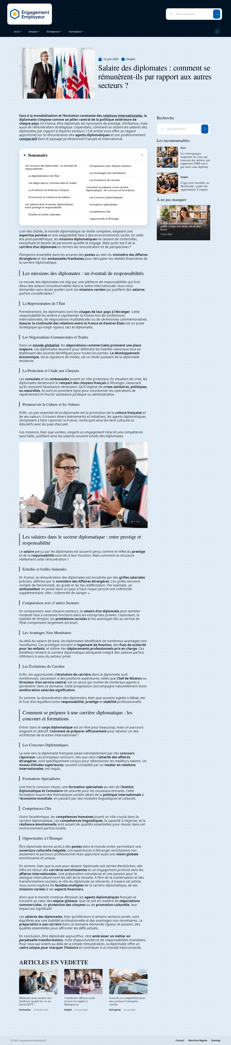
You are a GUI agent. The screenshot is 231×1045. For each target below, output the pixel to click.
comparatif (28, 139)
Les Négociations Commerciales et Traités (52, 183)
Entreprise (115, 1009)
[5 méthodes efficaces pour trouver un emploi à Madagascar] (83, 981)
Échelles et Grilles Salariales (44, 214)
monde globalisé (46, 345)
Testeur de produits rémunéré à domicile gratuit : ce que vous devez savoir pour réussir (181, 226)
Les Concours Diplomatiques (106, 197)
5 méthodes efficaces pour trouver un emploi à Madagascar (79, 1001)
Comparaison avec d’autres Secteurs (110, 165)
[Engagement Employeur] (29, 14)
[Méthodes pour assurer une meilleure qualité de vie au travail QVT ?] (38, 981)
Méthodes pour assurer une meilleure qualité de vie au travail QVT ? (35, 1001)
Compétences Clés (100, 211)
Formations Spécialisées (103, 204)
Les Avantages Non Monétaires (107, 173)
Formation (25, 1009)
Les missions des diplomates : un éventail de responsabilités (51, 167)
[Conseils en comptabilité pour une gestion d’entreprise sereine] (128, 981)
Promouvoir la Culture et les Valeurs (49, 197)
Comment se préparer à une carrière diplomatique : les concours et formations (110, 188)
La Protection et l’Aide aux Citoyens (48, 190)
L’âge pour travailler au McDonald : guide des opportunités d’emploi (195, 186)
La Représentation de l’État (43, 175)
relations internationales (122, 115)
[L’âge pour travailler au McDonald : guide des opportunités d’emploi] (167, 183)
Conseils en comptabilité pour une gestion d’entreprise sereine (127, 1001)
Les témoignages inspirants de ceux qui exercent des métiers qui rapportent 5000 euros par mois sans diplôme (195, 160)
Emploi (130, 59)
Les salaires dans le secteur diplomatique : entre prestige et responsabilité (49, 206)
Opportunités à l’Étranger (104, 218)
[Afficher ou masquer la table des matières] (95, 155)
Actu (183, 147)
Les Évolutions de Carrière (104, 180)
